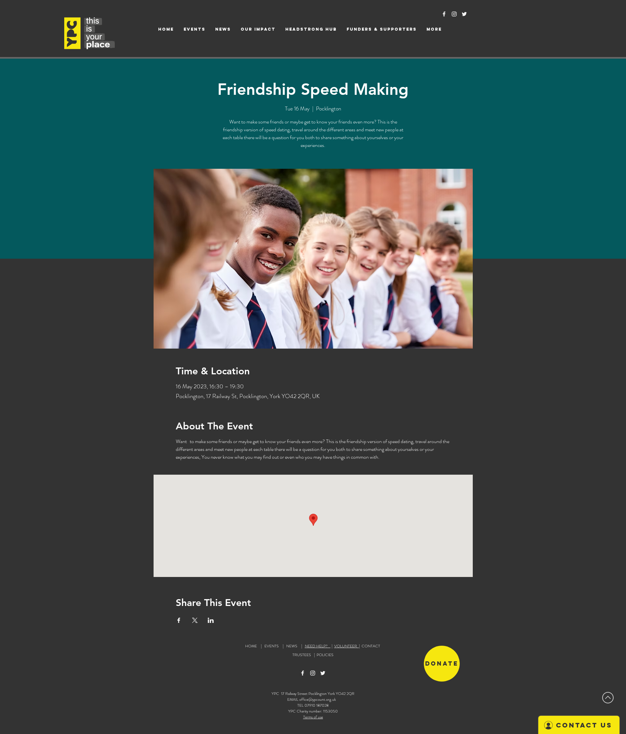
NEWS (291, 646)
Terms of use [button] (313, 717)
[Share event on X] (195, 620)
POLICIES (325, 655)
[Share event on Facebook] (179, 620)
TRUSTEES (302, 655)
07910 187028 (317, 705)
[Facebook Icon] (444, 14)
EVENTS (271, 646)
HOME (251, 646)
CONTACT (371, 646)
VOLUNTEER (346, 646)
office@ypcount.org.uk (317, 699)
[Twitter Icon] (464, 14)
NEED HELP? (318, 646)
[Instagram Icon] (454, 14)
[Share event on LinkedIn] (211, 620)
